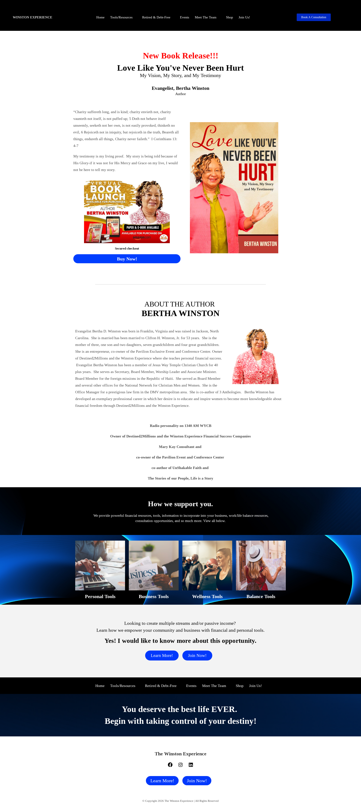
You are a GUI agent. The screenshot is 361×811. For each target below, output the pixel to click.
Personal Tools (100, 596)
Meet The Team (205, 17)
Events (184, 17)
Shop (229, 17)
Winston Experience (32, 17)
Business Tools (154, 596)
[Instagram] (180, 764)
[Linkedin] (191, 764)
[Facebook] (170, 764)
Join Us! (244, 17)
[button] (123, 17)
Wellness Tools (207, 596)
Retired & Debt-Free (156, 17)
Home (100, 17)
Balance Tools (260, 596)
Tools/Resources (121, 17)
